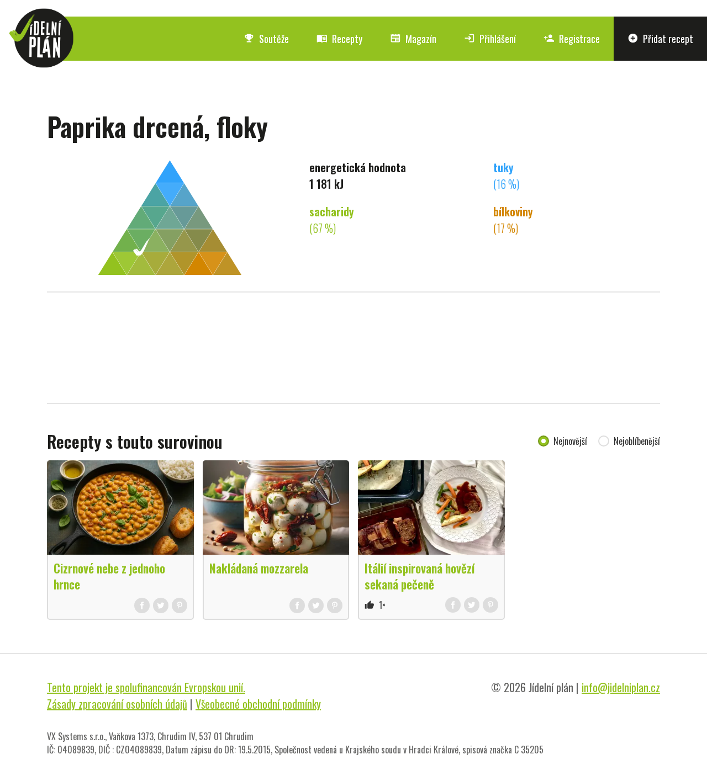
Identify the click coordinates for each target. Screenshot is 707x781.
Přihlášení (490, 38)
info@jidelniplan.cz (621, 687)
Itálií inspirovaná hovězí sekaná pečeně (419, 576)
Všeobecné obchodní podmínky (258, 703)
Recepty (339, 38)
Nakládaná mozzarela (258, 568)
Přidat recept (660, 38)
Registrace (572, 38)
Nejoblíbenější (637, 441)
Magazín (413, 38)
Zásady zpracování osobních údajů (117, 703)
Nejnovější (570, 441)
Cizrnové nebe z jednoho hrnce (109, 576)
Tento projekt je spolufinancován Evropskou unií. (146, 687)
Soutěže (266, 38)
